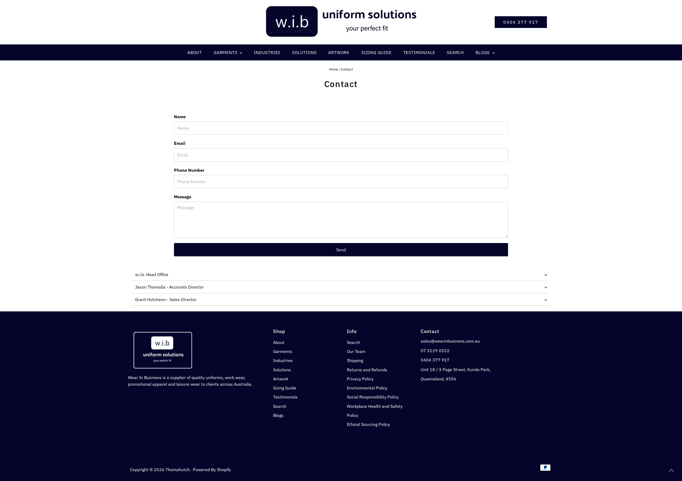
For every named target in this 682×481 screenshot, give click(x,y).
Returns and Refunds (367, 369)
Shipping (355, 360)
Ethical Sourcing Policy (368, 424)
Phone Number (189, 170)
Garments (282, 351)
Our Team (356, 351)
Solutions (282, 369)
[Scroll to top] (671, 470)
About (279, 342)
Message (182, 196)
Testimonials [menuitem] (419, 52)
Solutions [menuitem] (304, 52)
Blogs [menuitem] (483, 52)
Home (333, 69)
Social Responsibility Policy (373, 397)
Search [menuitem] (455, 52)
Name (180, 116)
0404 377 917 (520, 22)
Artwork (280, 378)
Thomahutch (177, 469)
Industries (283, 360)
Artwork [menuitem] (339, 52)
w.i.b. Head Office (151, 274)
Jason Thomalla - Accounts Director (169, 287)
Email (179, 143)
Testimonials (285, 397)
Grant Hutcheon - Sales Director (166, 299)
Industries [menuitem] (267, 52)
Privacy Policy (360, 378)
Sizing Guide (284, 387)
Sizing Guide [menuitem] (376, 52)
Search (279, 406)
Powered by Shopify (212, 469)
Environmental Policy (367, 387)
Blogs (278, 415)
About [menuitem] (194, 52)
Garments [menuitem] (226, 52)
